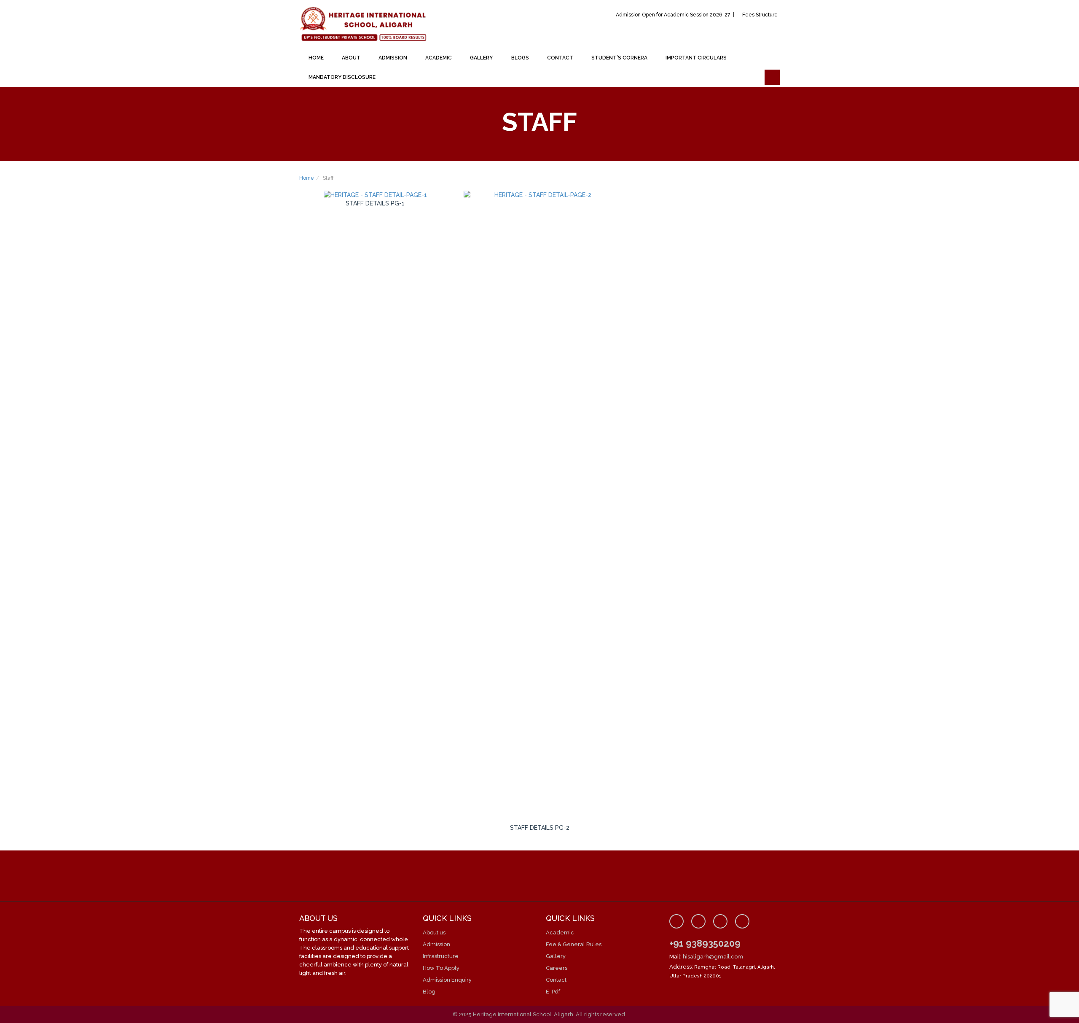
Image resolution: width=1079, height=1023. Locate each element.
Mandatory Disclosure (342, 77)
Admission (392, 58)
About (351, 58)
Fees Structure (760, 15)
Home (316, 58)
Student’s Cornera (619, 58)
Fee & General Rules (573, 944)
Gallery (481, 58)
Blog (429, 991)
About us (434, 932)
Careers (556, 968)
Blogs (520, 58)
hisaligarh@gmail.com (713, 956)
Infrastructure (441, 956)
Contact (560, 58)
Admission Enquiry (447, 980)
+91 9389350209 (705, 943)
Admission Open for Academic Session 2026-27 (673, 15)
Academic (438, 58)
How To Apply (441, 968)
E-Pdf (553, 991)
